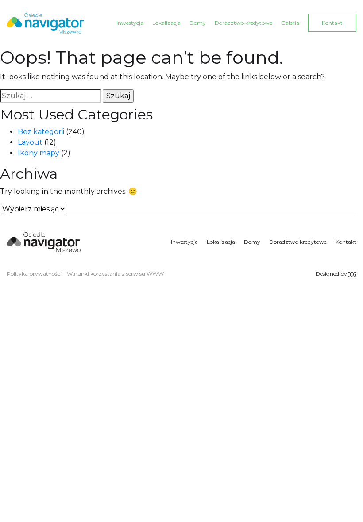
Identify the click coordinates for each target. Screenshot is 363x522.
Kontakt (332, 22)
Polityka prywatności (34, 273)
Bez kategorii (41, 131)
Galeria (290, 22)
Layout (30, 142)
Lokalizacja (166, 22)
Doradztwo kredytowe (243, 22)
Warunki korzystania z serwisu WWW (115, 273)
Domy (197, 22)
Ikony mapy (38, 153)
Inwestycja (129, 22)
